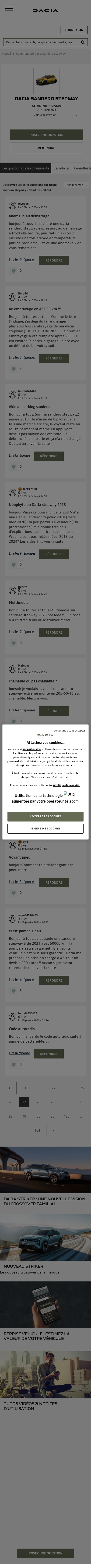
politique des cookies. (66, 785)
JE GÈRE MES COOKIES (46, 828)
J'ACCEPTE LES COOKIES (46, 816)
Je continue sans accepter (69, 730)
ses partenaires (32, 749)
